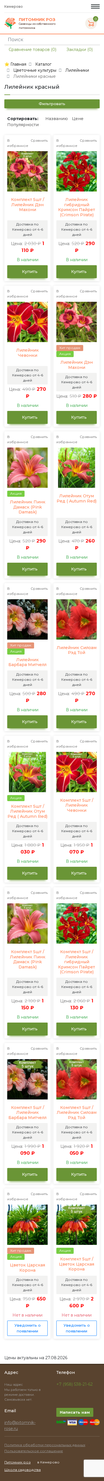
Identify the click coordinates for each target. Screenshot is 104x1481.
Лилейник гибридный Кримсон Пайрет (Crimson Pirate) (76, 207)
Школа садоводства (22, 1469)
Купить (29, 271)
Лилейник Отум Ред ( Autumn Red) (76, 499)
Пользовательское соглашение (33, 1451)
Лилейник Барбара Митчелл (27, 662)
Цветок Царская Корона (27, 1268)
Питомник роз (17, 1462)
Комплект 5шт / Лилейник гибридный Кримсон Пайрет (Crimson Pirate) (76, 961)
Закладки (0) (79, 49)
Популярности (23, 124)
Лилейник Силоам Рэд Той (76, 650)
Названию (56, 118)
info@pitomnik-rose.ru (20, 1425)
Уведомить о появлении (27, 1328)
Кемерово (14, 6)
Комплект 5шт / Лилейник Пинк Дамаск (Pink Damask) (27, 959)
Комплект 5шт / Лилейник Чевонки (76, 805)
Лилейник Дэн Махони (76, 365)
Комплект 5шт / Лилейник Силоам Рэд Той (76, 1112)
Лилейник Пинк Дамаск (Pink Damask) (27, 507)
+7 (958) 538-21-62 (74, 1384)
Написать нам (75, 1412)
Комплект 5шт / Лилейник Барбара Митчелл (27, 1112)
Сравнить (39, 140)
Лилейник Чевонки (27, 353)
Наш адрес (14, 1385)
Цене (77, 118)
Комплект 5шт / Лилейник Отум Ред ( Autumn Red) (27, 811)
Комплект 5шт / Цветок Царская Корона (76, 1264)
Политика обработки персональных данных (44, 1445)
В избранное (17, 143)
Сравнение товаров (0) (32, 49)
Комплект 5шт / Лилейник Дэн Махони (27, 204)
